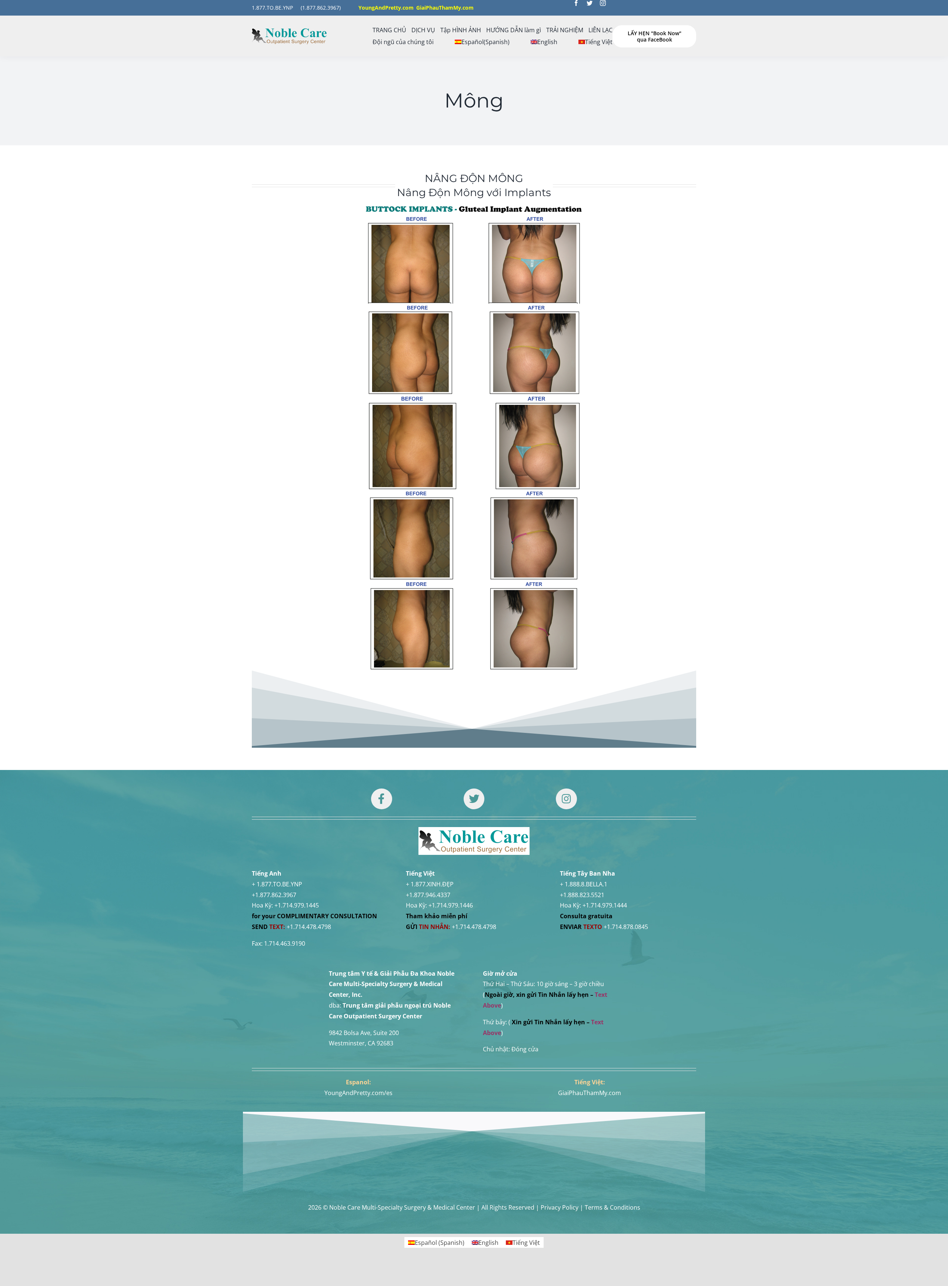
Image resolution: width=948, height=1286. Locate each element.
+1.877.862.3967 (274, 895)
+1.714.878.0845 (626, 927)
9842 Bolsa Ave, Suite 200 (364, 1033)
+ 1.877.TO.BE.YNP (277, 884)
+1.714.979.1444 (605, 905)
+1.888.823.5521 (582, 895)
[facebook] (576, 3)
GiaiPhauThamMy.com (589, 1093)
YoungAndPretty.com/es (358, 1093)
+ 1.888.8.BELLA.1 (583, 884)
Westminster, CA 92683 (361, 1043)
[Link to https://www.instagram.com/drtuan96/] (566, 799)
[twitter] (589, 3)
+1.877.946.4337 (428, 895)
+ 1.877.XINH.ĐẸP (430, 884)
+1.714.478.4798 (309, 927)
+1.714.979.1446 (450, 905)
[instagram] (603, 3)
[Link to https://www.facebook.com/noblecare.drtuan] (381, 799)
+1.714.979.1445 (296, 905)
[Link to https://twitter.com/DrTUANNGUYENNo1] (474, 799)
